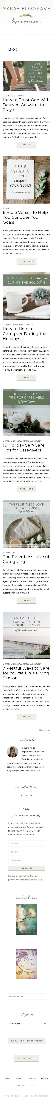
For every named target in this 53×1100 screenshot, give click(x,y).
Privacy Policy (26, 1058)
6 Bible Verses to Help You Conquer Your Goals (25, 217)
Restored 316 (44, 1096)
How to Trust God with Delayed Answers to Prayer (26, 104)
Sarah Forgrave (26, 13)
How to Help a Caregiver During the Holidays (25, 333)
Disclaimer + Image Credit (26, 1041)
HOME (8, 1079)
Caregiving (10, 325)
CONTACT (21, 1086)
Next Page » (44, 730)
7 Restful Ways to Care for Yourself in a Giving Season (26, 673)
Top (50, 1096)
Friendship (28, 325)
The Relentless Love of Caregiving (26, 559)
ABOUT (20, 1079)
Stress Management (32, 441)
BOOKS (32, 1079)
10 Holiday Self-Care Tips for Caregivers (23, 448)
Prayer (21, 96)
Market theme (28, 1096)
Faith (7, 96)
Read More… (36, 771)
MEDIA (44, 1079)
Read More (26, 145)
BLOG (34, 1086)
